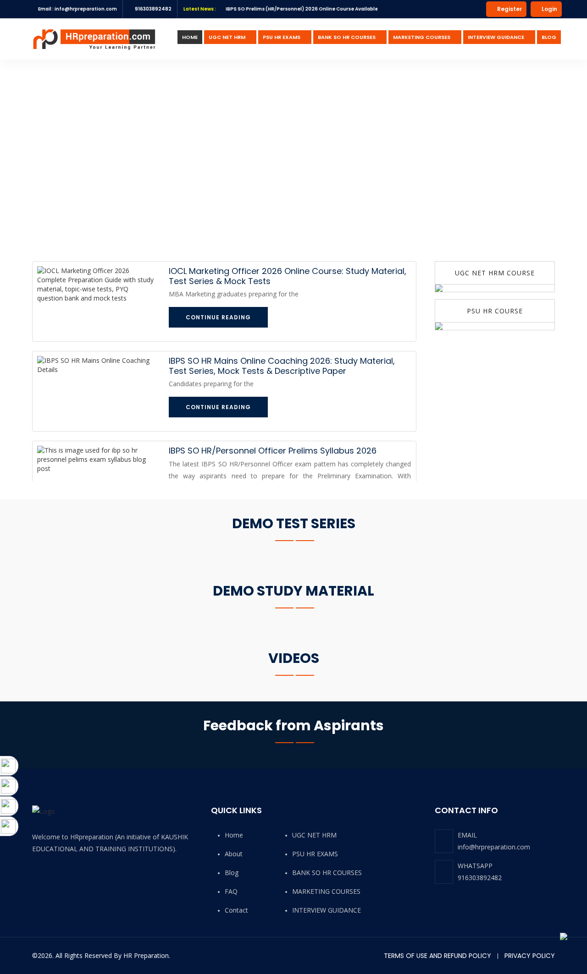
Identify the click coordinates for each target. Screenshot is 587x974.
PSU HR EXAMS (281, 37)
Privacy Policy (529, 955)
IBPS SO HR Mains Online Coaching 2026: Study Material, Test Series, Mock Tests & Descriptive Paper (282, 366)
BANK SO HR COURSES (347, 37)
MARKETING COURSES (421, 37)
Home (234, 835)
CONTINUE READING (218, 317)
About (234, 853)
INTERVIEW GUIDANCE (496, 37)
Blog (231, 872)
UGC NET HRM (227, 37)
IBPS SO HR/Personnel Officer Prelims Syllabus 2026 (273, 450)
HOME (190, 37)
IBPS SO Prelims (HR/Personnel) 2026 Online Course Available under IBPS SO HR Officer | (318, 8)
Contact (236, 910)
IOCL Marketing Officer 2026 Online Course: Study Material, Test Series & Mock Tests (287, 276)
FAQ (231, 891)
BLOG (549, 37)
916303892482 (480, 877)
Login (548, 9)
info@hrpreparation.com (494, 847)
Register (509, 9)
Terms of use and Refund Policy (437, 955)
